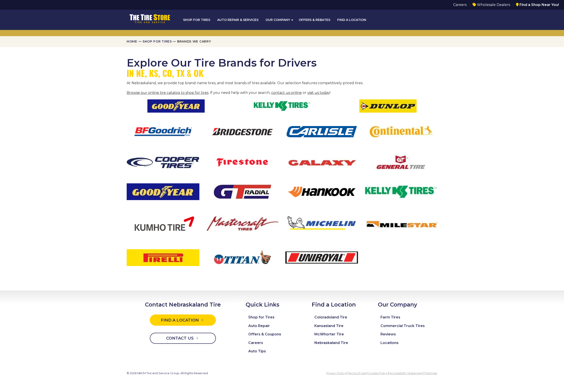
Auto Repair (259, 326)
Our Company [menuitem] (277, 20)
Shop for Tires (157, 41)
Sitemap (431, 373)
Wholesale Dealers (493, 5)
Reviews (388, 334)
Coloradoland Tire (330, 317)
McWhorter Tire (329, 334)
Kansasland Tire (328, 326)
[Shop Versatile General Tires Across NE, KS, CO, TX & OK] (401, 162)
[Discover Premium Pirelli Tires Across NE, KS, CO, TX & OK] (163, 257)
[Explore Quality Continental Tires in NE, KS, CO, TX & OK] (401, 131)
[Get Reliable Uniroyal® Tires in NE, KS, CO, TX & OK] (321, 257)
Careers (460, 5)
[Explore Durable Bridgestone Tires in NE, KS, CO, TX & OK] (242, 131)
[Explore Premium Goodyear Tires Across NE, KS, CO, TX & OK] (163, 191)
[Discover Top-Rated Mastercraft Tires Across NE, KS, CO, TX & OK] (242, 224)
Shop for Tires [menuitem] (196, 20)
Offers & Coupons (264, 334)
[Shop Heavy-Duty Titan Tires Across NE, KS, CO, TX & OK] (242, 257)
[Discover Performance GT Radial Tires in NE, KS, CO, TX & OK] (242, 191)
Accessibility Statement (406, 373)
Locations (389, 343)
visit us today (318, 93)
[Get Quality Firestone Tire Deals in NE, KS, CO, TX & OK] (242, 162)
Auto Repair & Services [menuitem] (237, 20)
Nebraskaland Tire (331, 343)
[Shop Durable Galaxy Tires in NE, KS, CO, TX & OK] (321, 162)
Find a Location (180, 320)
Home (132, 41)
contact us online (286, 93)
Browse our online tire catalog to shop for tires (167, 93)
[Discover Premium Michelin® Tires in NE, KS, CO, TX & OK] (321, 224)
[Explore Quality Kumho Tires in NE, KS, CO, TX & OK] (163, 224)
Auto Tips (257, 351)
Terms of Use (357, 373)
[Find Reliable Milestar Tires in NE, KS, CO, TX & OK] (401, 224)
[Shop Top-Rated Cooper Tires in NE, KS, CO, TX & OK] (163, 162)
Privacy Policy (336, 373)
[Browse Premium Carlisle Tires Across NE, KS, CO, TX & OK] (321, 131)
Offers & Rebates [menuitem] (314, 20)
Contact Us (180, 338)
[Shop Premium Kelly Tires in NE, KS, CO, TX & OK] (401, 191)
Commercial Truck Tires (402, 326)
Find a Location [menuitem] (351, 20)
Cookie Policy (377, 373)
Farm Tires (390, 317)
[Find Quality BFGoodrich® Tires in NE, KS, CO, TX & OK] (163, 131)
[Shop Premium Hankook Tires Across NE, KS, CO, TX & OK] (321, 191)
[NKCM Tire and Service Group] (150, 19)
